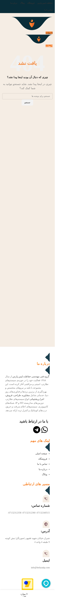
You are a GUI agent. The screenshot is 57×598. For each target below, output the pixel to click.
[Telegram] (36, 429)
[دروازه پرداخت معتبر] (27, 586)
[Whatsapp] (44, 429)
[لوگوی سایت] (32, 23)
